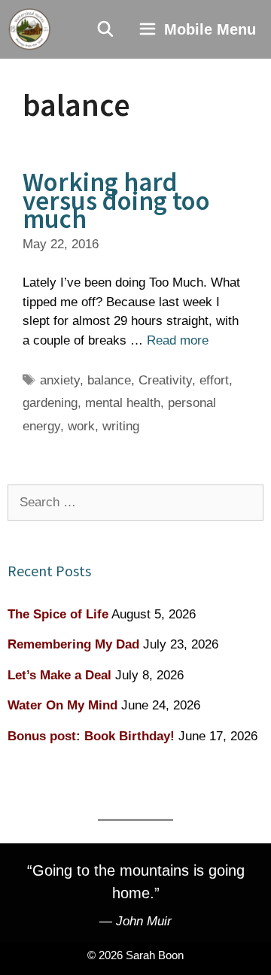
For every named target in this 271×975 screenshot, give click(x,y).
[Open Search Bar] (106, 29)
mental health (122, 403)
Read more (178, 340)
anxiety (60, 380)
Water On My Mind (62, 705)
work (81, 426)
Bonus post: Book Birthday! (91, 736)
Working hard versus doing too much (116, 200)
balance (109, 380)
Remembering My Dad (73, 644)
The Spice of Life (58, 614)
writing (120, 426)
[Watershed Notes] (29, 29)
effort (214, 380)
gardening (50, 403)
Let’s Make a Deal (59, 675)
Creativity (165, 380)
